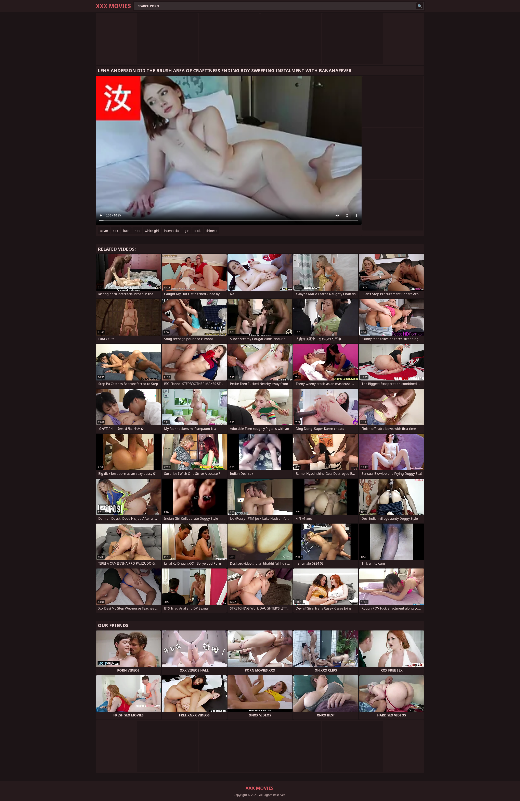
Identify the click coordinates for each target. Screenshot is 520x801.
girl (187, 230)
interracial (172, 230)
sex (115, 230)
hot (137, 230)
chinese (211, 230)
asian (104, 230)
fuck (126, 230)
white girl (152, 230)
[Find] (419, 5)
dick (197, 230)
